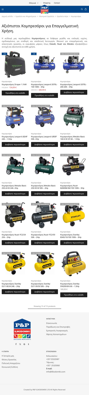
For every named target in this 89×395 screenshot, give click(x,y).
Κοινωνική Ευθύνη (10, 367)
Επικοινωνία (51, 323)
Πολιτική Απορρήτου (11, 363)
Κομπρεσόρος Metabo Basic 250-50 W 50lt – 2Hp (43, 186)
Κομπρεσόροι (7, 81)
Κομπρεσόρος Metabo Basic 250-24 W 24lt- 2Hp (14, 186)
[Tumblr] (28, 344)
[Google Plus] (24, 344)
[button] (15, 93)
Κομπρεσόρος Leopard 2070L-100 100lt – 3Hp (44, 85)
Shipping (46, 3)
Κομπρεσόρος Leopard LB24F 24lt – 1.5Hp (14, 137)
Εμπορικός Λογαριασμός (57, 330)
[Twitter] (20, 344)
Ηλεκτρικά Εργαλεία (46, 16)
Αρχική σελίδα (7, 16)
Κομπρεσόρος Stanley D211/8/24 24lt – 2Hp (11, 284)
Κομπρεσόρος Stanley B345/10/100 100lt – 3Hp (70, 235)
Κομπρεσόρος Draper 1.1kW (14, 84)
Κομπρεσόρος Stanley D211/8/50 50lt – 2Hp (40, 284)
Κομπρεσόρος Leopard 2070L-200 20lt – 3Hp (73, 85)
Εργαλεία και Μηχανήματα (26, 16)
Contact (57, 3)
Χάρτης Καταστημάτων (56, 334)
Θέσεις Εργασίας (9, 359)
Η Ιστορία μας (8, 356)
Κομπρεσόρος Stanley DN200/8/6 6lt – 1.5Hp (69, 284)
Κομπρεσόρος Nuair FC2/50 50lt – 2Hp (43, 235)
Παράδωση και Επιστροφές (58, 327)
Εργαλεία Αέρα (62, 16)
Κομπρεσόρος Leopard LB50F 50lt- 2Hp (44, 137)
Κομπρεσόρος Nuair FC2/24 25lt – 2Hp (14, 235)
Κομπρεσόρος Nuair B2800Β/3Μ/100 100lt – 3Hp (72, 186)
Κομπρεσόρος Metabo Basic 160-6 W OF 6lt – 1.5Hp (72, 137)
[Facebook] (16, 344)
